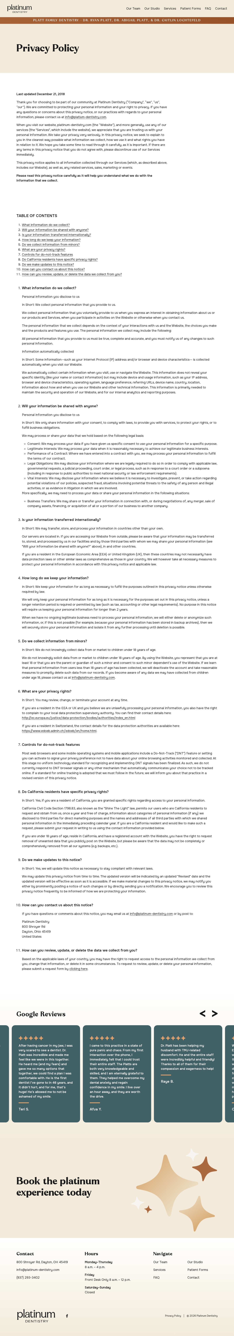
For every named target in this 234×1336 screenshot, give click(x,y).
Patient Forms (190, 8)
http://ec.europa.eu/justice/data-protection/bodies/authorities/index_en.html (78, 718)
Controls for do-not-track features (47, 254)
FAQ (208, 8)
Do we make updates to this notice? (48, 264)
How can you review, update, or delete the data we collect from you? (72, 274)
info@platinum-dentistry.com (93, 677)
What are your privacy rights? (43, 249)
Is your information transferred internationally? (56, 235)
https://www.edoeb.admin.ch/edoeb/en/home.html (59, 731)
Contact (221, 8)
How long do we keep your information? (51, 240)
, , (42, 1262)
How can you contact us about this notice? (53, 269)
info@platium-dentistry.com (85, 117)
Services (170, 8)
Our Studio (152, 8)
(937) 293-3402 (28, 1277)
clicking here (78, 969)
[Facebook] (67, 1316)
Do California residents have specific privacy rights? (60, 259)
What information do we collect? (46, 225)
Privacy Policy (173, 1315)
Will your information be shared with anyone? (55, 230)
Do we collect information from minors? (51, 244)
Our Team (133, 8)
